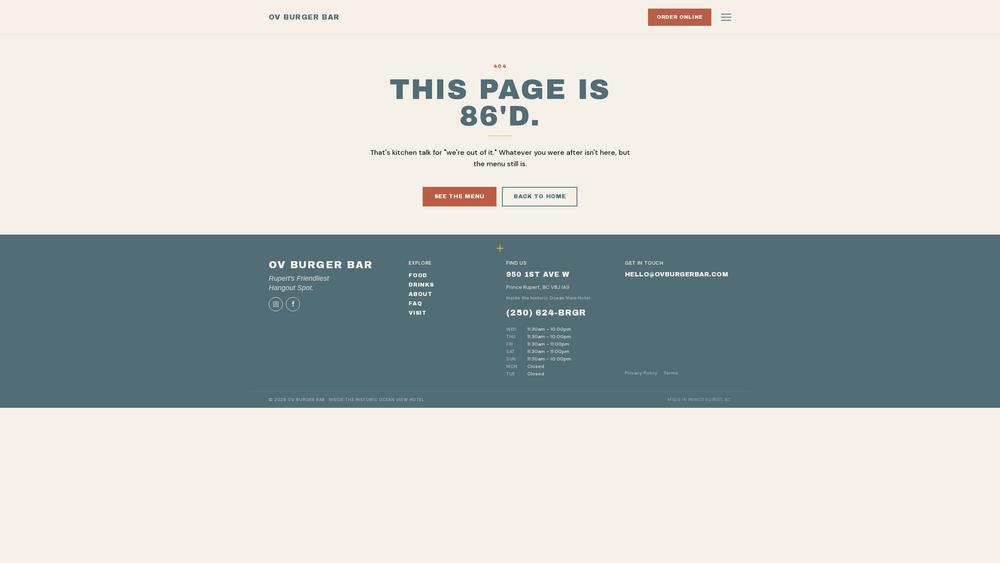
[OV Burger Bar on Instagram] (276, 304)
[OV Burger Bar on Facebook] (293, 304)
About (420, 294)
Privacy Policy (641, 373)
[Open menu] (726, 17)
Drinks (421, 285)
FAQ (415, 304)
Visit (418, 313)
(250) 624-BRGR (546, 312)
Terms (671, 373)
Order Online (680, 17)
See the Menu (459, 196)
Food (418, 275)
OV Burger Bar (304, 17)
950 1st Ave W (538, 274)
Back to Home (540, 196)
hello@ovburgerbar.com (676, 274)
